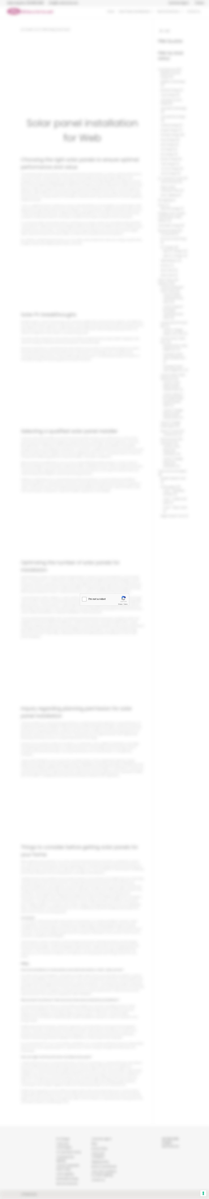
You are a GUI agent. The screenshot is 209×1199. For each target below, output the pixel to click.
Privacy (120, 604)
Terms (126, 604)
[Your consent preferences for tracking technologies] (203, 1193)
